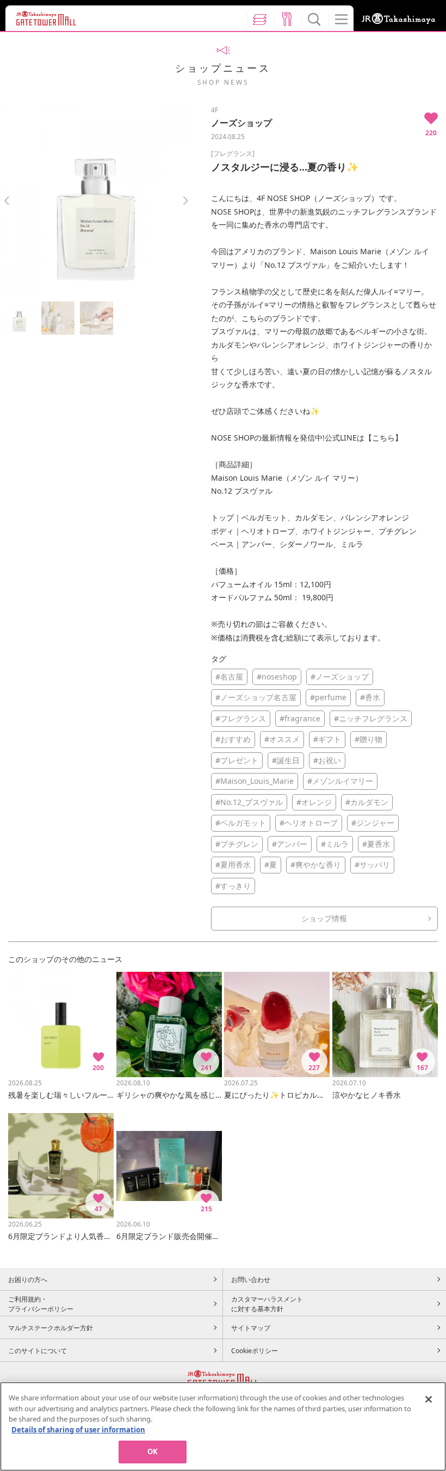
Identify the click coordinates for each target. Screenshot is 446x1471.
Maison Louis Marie (345, 251)
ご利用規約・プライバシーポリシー (40, 1303)
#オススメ (282, 739)
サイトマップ (250, 1327)
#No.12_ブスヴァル (249, 802)
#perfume (328, 697)
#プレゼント (236, 760)
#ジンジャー (372, 823)
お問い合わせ (250, 1279)
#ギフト (327, 739)
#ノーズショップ (340, 676)
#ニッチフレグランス (370, 718)
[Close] (429, 1399)
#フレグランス (240, 718)
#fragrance (300, 718)
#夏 (270, 864)
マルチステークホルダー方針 (50, 1327)
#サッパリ (372, 864)
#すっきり (233, 886)
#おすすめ (233, 739)
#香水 (370, 697)
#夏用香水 (233, 864)
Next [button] (185, 200)
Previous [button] (7, 200)
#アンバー (289, 844)
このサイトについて (37, 1350)
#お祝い (327, 760)
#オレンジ (314, 802)
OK (152, 1451)
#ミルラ (335, 844)
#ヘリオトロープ (309, 823)
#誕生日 (286, 760)
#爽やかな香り (315, 864)
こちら (383, 437)
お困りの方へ (27, 1279)
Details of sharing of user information (78, 1430)
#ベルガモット (240, 823)
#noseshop (277, 676)
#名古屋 (229, 676)
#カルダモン (366, 802)
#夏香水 (376, 844)
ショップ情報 (324, 918)
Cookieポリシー (254, 1350)
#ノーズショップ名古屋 (255, 697)
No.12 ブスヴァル (295, 265)
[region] (223, 1426)
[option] (96, 200)
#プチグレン (236, 844)
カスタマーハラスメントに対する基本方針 (267, 1303)
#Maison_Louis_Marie (254, 781)
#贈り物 (368, 739)
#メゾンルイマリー (340, 781)
